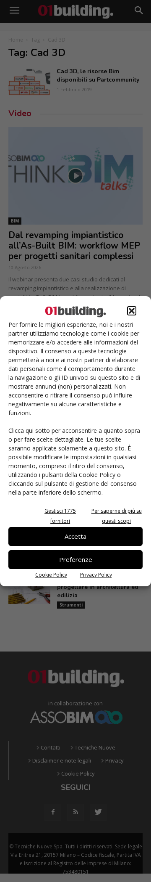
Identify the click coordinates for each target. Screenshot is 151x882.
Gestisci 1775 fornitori (60, 515)
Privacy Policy (96, 574)
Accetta (75, 536)
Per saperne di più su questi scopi (116, 515)
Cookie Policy (51, 574)
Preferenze (75, 559)
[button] (132, 311)
